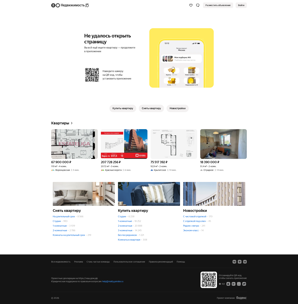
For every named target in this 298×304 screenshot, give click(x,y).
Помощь (181, 261)
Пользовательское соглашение (129, 261)
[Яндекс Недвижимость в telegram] (245, 262)
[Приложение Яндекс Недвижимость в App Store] (228, 283)
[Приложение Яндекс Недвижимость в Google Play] (233, 283)
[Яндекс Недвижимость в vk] (234, 262)
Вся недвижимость (60, 261)
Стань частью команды (98, 261)
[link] (241, 5)
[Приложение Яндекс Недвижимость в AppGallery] (239, 283)
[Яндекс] (241, 297)
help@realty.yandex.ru (112, 281)
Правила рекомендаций (161, 261)
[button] (198, 5)
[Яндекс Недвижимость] (70, 5)
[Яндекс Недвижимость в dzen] (240, 262)
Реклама (78, 261)
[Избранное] (191, 5)
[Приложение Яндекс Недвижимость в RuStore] (244, 283)
